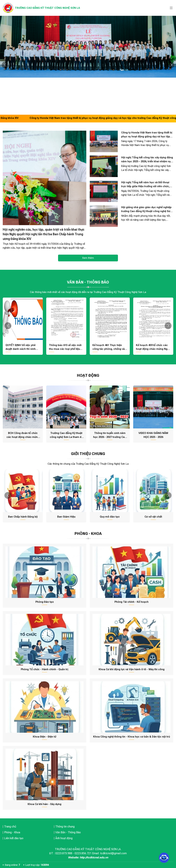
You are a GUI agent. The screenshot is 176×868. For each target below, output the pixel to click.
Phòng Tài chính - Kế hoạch (131, 601)
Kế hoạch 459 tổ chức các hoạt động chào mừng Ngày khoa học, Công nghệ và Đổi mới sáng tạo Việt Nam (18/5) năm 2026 (153, 347)
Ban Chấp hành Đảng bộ (23, 516)
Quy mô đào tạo (110, 516)
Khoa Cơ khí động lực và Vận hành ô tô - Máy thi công (131, 669)
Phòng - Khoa (12, 832)
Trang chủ (10, 826)
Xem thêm (88, 257)
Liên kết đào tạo (13, 838)
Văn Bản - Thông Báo (68, 832)
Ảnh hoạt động (64, 838)
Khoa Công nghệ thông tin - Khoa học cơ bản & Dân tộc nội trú (131, 736)
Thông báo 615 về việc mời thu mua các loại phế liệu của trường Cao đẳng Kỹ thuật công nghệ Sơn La (65, 347)
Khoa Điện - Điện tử (44, 736)
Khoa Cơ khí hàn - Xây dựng (44, 804)
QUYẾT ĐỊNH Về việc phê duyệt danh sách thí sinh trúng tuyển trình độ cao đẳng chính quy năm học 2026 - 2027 (21, 347)
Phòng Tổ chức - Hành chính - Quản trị (44, 669)
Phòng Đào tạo (44, 601)
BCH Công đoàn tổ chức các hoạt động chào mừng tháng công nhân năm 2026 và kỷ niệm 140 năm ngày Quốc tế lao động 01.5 (23, 435)
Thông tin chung (65, 826)
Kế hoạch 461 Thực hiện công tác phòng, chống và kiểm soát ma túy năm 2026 (109, 347)
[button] (5, 64)
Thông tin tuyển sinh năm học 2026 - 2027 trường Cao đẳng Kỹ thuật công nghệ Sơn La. (109, 435)
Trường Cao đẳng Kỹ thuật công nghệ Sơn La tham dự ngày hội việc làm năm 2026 (66, 435)
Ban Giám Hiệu (66, 516)
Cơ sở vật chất (153, 516)
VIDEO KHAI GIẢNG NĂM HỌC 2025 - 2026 (153, 435)
